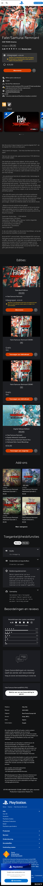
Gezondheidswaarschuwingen (13, 769)
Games (10, 807)
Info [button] (4, 811)
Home (4, 807)
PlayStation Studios (8, 819)
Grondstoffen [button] (7, 843)
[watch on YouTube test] (34, 129)
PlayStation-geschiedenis (10, 826)
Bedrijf (4, 824)
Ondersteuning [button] (8, 839)
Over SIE (5, 814)
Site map (32, 876)
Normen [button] (5, 835)
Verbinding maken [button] (9, 847)
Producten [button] (6, 831)
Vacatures (5, 816)
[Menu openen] (2, 3)
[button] (13, 92)
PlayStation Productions (9, 821)
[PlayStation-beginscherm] (21, 3)
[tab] (17, 543)
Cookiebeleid (38, 875)
